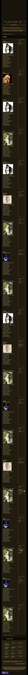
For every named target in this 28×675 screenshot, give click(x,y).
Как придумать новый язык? (7, 644)
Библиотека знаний (14, 647)
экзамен (6, 650)
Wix (23, 667)
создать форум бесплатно (20, 663)
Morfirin (11, 669)
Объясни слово (6, 653)
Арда (12, 650)
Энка (4, 131)
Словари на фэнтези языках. (7, 648)
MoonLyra (5, 193)
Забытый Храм (7, 30)
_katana (4, 41)
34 (12, 34)
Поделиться (21, 39)
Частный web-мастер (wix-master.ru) (15, 668)
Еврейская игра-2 (7, 656)
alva (4, 72)
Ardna (4, 251)
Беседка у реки (14, 30)
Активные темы (14, 24)
